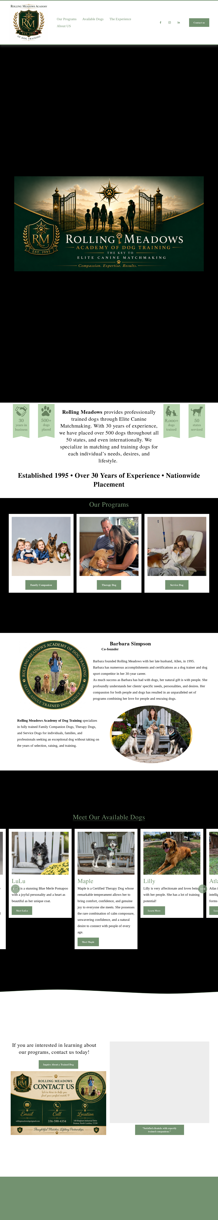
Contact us (199, 22)
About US (64, 26)
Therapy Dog (109, 585)
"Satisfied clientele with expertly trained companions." (160, 1130)
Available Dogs (93, 19)
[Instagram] (169, 22)
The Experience (120, 19)
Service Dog (176, 585)
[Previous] (15, 888)
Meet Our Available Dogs (109, 816)
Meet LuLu (22, 910)
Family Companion (41, 585)
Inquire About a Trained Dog (58, 1064)
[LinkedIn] (178, 22)
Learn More (154, 910)
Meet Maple (88, 942)
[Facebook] (160, 22)
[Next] (202, 888)
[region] (109, 889)
